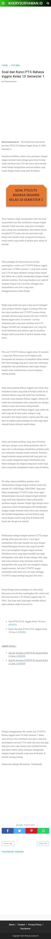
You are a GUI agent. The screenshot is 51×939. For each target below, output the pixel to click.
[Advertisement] (25, 35)
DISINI (12, 624)
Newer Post (8, 844)
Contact (21, 924)
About (11, 924)
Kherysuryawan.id (25, 3)
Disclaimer (25, 928)
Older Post (43, 844)
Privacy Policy (34, 924)
